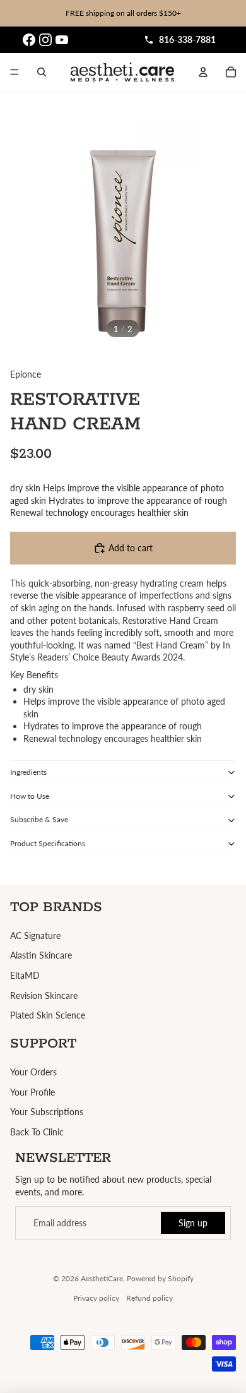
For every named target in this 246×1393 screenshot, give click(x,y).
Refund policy (149, 1298)
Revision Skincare (44, 995)
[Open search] (42, 72)
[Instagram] (45, 39)
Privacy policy (96, 1298)
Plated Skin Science (47, 1015)
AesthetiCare (102, 1278)
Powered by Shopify (160, 1278)
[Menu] (14, 72)
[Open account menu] (203, 72)
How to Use (29, 796)
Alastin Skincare (41, 955)
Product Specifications (47, 843)
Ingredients (28, 772)
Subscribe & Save (39, 819)
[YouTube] (62, 39)
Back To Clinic (37, 1132)
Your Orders (33, 1072)
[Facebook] (29, 39)
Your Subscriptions (46, 1111)
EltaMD (25, 975)
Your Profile (32, 1092)
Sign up (193, 1222)
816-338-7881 (187, 39)
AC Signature (35, 935)
